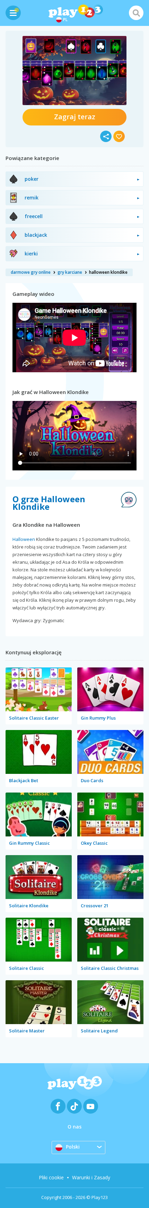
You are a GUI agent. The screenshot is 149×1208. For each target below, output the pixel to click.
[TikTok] (74, 1106)
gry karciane (70, 272)
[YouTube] (90, 1106)
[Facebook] (58, 1106)
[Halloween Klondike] (74, 70)
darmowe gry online (31, 272)
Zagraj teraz (74, 116)
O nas (74, 1126)
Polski (73, 1146)
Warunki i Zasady (91, 1177)
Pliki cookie (51, 1177)
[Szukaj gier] (136, 13)
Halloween (23, 539)
